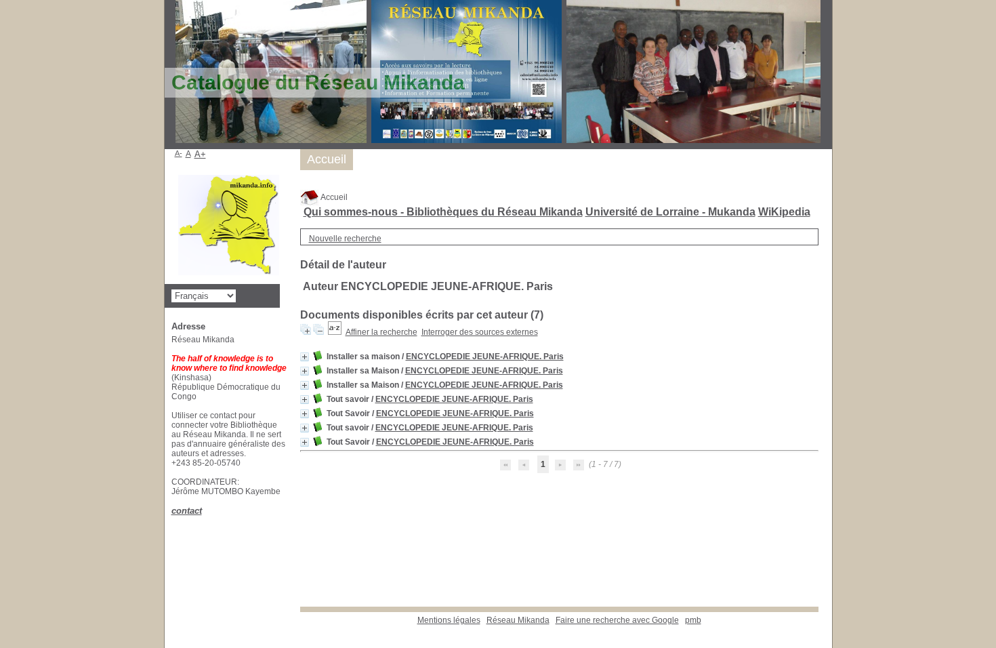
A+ (200, 154)
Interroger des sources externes (479, 332)
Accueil (333, 197)
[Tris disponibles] (334, 332)
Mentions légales (448, 620)
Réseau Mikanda (517, 620)
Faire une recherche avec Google (617, 620)
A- (178, 153)
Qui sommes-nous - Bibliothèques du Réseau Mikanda (443, 212)
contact (186, 511)
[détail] (304, 356)
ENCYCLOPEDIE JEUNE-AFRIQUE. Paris (485, 356)
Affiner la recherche (381, 332)
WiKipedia (784, 212)
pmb (693, 620)
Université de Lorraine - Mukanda (670, 212)
